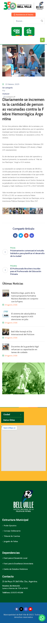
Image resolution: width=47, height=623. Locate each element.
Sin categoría (7, 87)
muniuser (5, 94)
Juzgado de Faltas (11, 541)
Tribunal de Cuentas (12, 536)
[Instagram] (26, 609)
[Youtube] (30, 609)
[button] (23, 15)
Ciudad (6, 414)
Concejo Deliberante (12, 531)
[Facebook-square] (17, 609)
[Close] (21, 609)
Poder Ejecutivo (10, 525)
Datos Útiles (9, 420)
